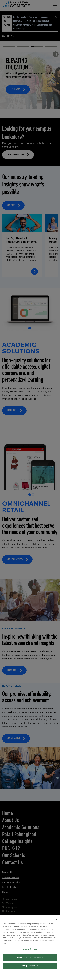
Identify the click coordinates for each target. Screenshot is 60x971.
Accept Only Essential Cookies (30, 957)
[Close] (56, 919)
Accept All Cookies (30, 965)
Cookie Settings (30, 949)
